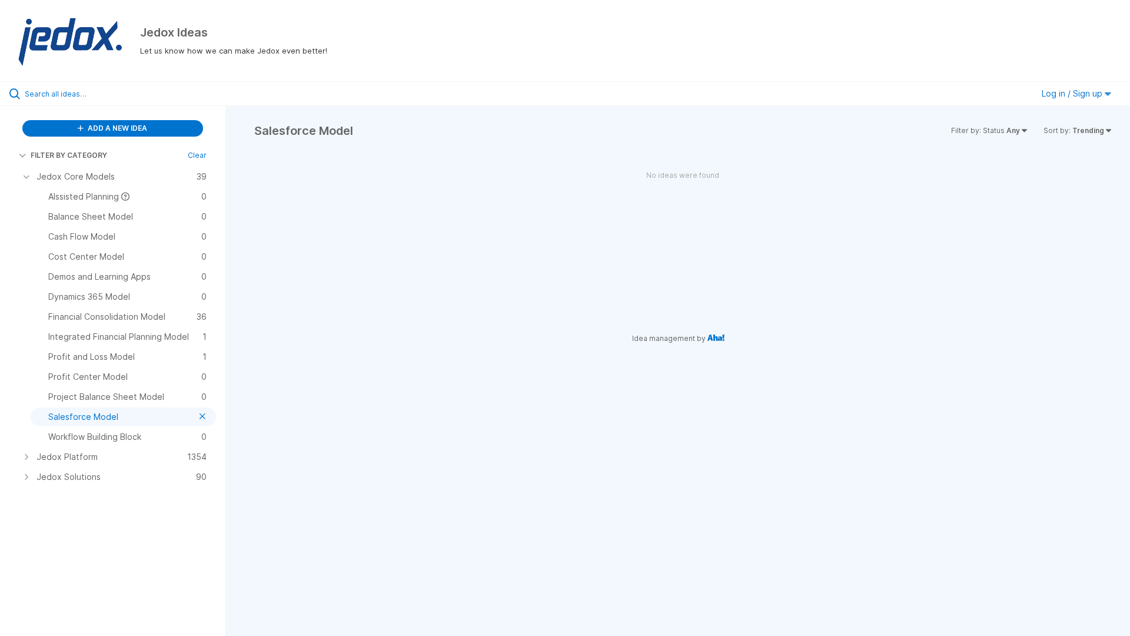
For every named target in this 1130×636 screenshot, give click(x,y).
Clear (197, 155)
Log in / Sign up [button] (1073, 93)
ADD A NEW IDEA (116, 128)
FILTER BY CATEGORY (69, 155)
